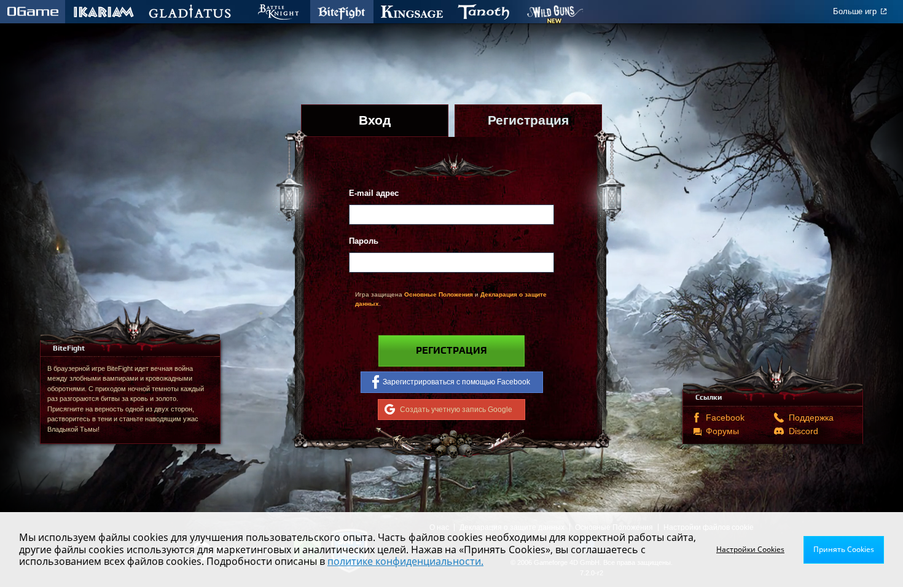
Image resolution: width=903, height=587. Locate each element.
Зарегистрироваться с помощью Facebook (456, 382)
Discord (803, 431)
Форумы (722, 431)
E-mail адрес (374, 193)
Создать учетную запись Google (456, 409)
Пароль (363, 241)
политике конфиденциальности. (405, 561)
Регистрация (451, 351)
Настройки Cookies (750, 549)
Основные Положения (438, 294)
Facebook (725, 417)
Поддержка (809, 417)
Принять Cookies (843, 549)
